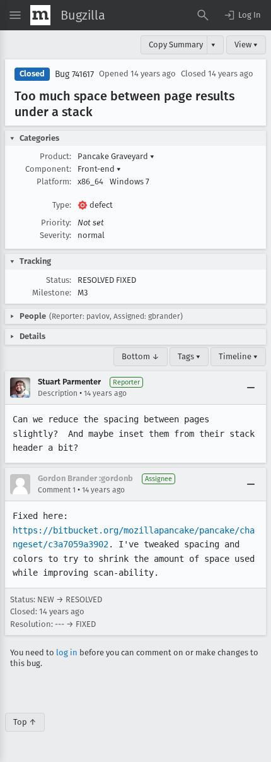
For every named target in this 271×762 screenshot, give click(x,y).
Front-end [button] (99, 169)
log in (67, 652)
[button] (242, 15)
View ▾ (246, 44)
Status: (58, 280)
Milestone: (51, 292)
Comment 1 (57, 489)
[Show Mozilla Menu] (40, 15)
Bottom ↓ (140, 356)
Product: (55, 156)
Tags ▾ (189, 356)
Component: (48, 169)
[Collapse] (251, 388)
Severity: (55, 235)
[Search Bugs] (203, 15)
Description (58, 393)
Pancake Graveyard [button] (116, 156)
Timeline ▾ (238, 356)
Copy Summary (176, 44)
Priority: (56, 222)
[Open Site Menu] (15, 15)
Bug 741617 (74, 74)
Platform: (54, 181)
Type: (61, 205)
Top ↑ (25, 722)
